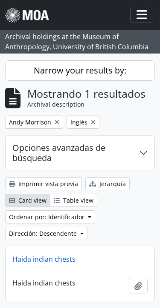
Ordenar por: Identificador (47, 217)
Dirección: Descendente (44, 233)
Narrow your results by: (80, 70)
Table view (77, 200)
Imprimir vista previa (47, 184)
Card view (32, 200)
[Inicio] (30, 15)
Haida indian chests (44, 259)
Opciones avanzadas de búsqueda (58, 153)
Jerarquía (112, 184)
